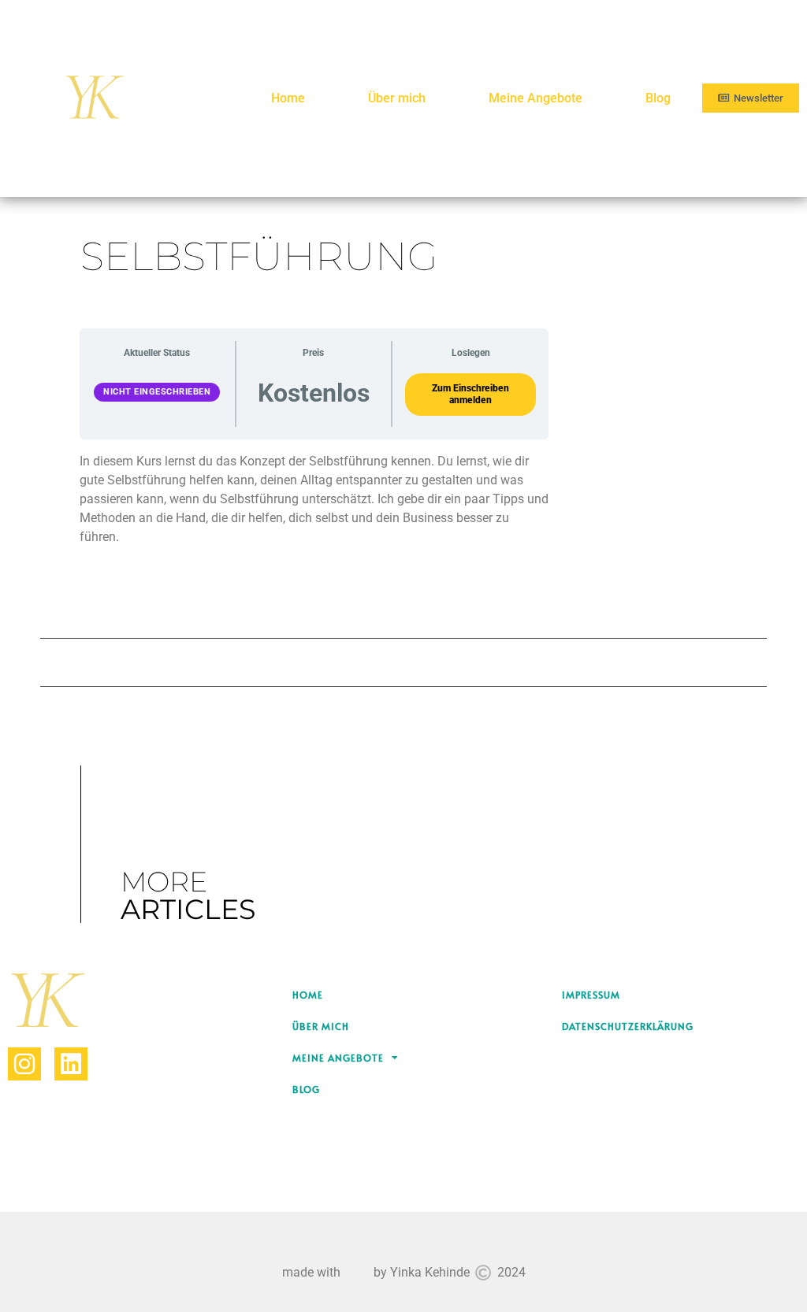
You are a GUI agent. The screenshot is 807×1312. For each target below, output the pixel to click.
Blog (658, 98)
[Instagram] (24, 1063)
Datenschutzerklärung (628, 1026)
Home (288, 98)
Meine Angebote (535, 98)
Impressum (591, 994)
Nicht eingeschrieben (156, 392)
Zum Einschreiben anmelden (470, 394)
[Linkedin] (70, 1063)
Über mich (397, 98)
